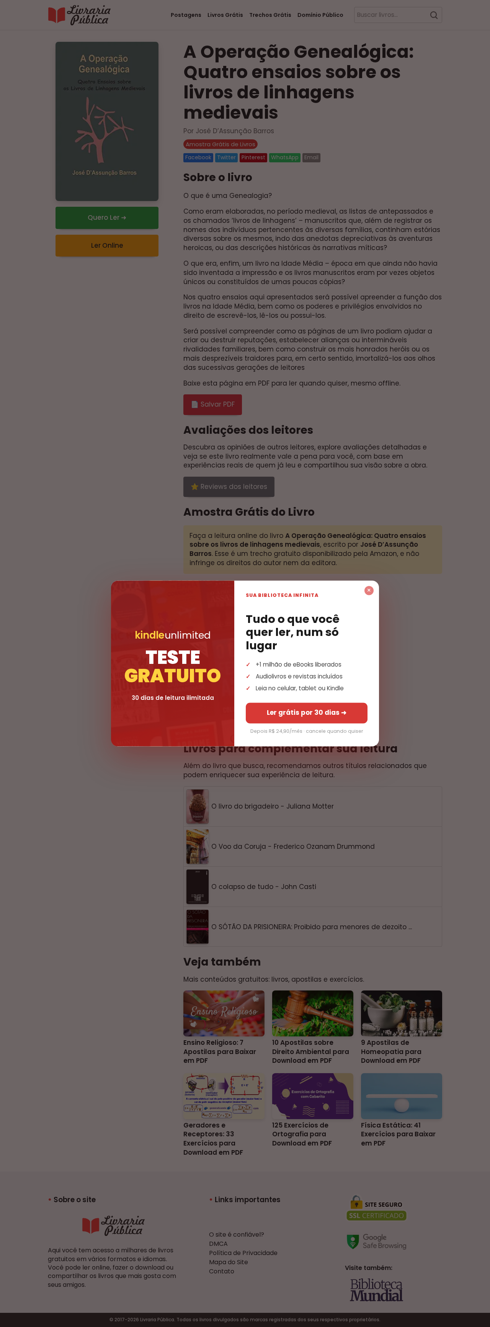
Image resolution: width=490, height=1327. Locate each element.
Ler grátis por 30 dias (306, 712)
